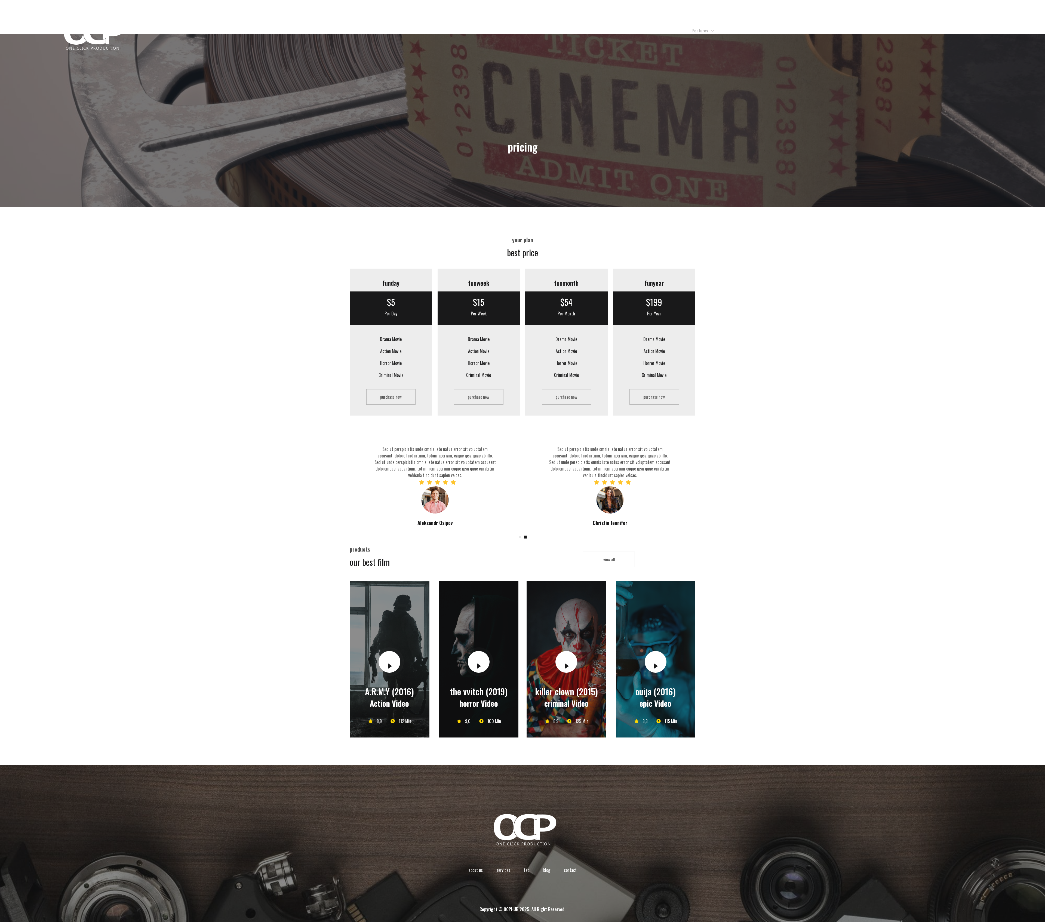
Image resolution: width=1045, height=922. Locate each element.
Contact (729, 30)
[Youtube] (954, 30)
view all (609, 559)
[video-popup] (389, 662)
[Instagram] (942, 30)
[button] (520, 537)
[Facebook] (919, 30)
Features (700, 30)
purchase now (391, 397)
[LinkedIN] (977, 30)
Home (649, 30)
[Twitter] (930, 30)
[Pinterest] (965, 30)
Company (670, 30)
